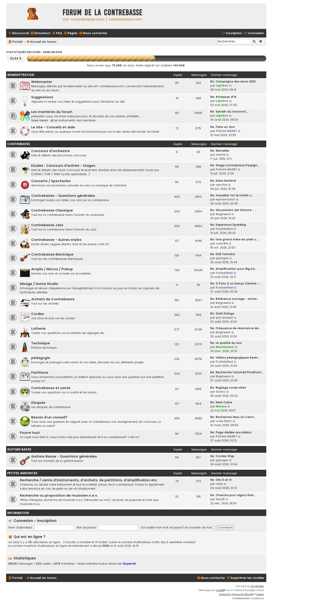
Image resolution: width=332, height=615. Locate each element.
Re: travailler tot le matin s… (231, 195)
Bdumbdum (225, 347)
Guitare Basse (19, 449)
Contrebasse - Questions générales (63, 195)
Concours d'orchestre (50, 151)
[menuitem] (40, 33)
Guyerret (129, 564)
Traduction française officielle (236, 594)
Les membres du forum (51, 112)
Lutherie (38, 328)
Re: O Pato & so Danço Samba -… (235, 283)
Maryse (221, 406)
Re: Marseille (219, 151)
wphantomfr (225, 199)
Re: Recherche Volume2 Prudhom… (236, 372)
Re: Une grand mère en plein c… (234, 239)
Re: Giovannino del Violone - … (233, 210)
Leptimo (222, 85)
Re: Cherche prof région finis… (232, 495)
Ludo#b (222, 243)
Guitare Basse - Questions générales (64, 456)
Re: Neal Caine (221, 402)
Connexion (23, 520)
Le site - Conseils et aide (53, 127)
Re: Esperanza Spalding (228, 225)
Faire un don (52, 52)
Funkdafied (224, 229)
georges (222, 258)
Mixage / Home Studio (39, 284)
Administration (20, 75)
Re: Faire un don (222, 127)
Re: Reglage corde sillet (228, 388)
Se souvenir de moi (199, 527)
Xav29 (220, 499)
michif (220, 155)
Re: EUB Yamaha (222, 254)
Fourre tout (30, 432)
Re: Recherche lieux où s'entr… (233, 417)
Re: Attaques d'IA (223, 97)
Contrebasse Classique (52, 210)
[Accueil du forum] (33, 16)
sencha (221, 185)
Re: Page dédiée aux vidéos (230, 432)
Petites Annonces (22, 473)
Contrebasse (18, 144)
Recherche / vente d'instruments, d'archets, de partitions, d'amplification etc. (89, 480)
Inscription (46, 520)
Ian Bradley (257, 586)
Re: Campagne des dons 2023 (233, 81)
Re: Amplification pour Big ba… (233, 269)
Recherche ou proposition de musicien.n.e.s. (59, 495)
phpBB (220, 590)
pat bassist (224, 317)
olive (219, 484)
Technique (40, 343)
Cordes (37, 314)
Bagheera (223, 214)
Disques (38, 402)
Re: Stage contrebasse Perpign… (234, 165)
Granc (220, 392)
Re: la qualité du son (226, 343)
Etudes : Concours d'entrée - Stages (63, 165)
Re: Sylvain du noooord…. (229, 111)
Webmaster (41, 82)
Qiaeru (260, 594)
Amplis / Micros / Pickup (52, 269)
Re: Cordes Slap (222, 456)
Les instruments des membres (75, 120)
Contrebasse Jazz (47, 225)
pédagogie (40, 358)
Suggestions (42, 97)
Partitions (39, 372)
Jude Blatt (224, 421)
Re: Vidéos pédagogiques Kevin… (235, 357)
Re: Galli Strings (222, 313)
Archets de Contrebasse (53, 299)
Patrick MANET (226, 131)
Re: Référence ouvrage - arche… (234, 299)
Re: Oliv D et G (220, 480)
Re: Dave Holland (223, 181)
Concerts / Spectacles (51, 181)
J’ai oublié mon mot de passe (161, 527)
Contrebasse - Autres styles (56, 239)
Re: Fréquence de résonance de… (235, 328)
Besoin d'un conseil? (49, 417)
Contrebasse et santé (50, 388)
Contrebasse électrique (52, 254)
